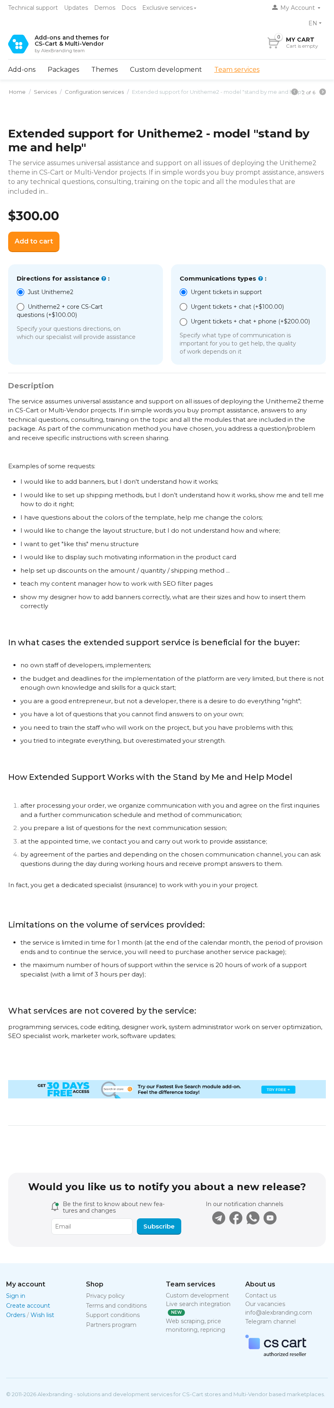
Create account (28, 1305)
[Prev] (294, 93)
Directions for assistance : (63, 278)
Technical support (33, 7)
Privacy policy (105, 1296)
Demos (104, 7)
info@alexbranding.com (278, 1312)
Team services (236, 69)
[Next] (322, 93)
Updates (76, 7)
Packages (63, 69)
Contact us (260, 1295)
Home (17, 92)
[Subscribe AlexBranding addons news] (218, 1217)
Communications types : (223, 278)
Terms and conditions (116, 1305)
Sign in (15, 1296)
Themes (104, 69)
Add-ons (21, 69)
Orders (15, 1315)
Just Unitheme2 (50, 292)
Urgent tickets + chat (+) (236, 306)
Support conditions (113, 1315)
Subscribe (159, 1226)
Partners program (111, 1324)
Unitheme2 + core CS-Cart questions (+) (60, 311)
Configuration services (94, 92)
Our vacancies (265, 1304)
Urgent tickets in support (226, 292)
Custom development (166, 69)
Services (45, 92)
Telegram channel (270, 1321)
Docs (128, 7)
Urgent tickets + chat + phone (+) (249, 321)
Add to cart (34, 241)
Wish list (42, 1315)
